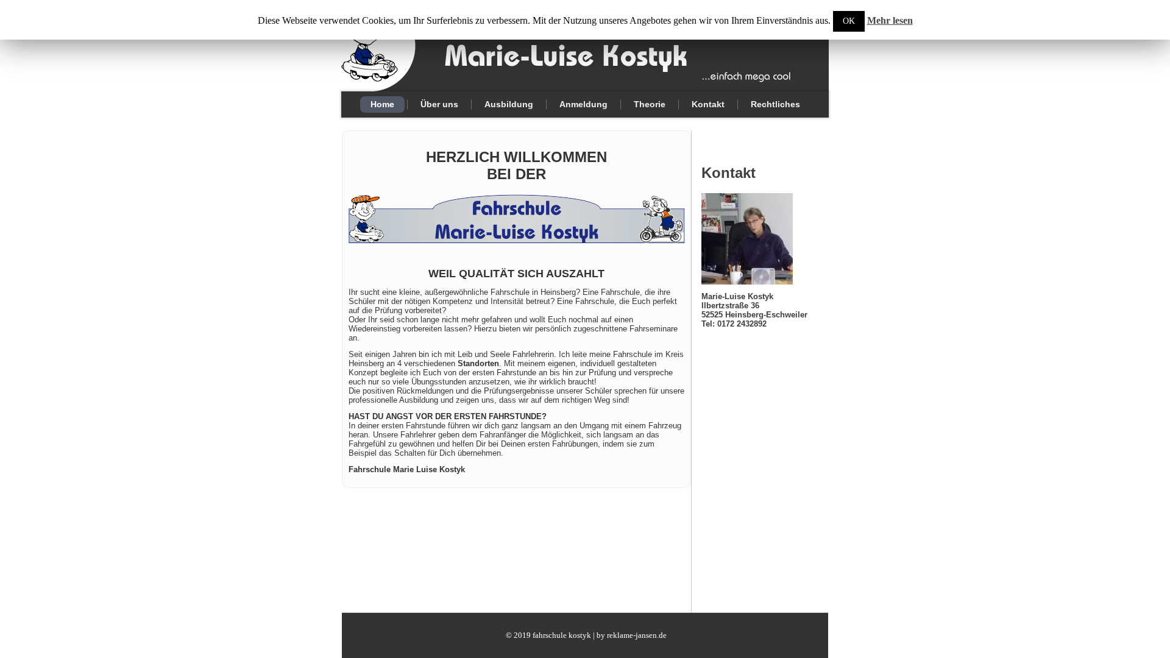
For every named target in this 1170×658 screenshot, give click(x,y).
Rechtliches (775, 104)
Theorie (649, 104)
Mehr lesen (890, 20)
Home (382, 104)
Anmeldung (583, 104)
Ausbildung (508, 104)
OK (849, 21)
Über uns (439, 104)
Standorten (478, 363)
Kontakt (708, 104)
